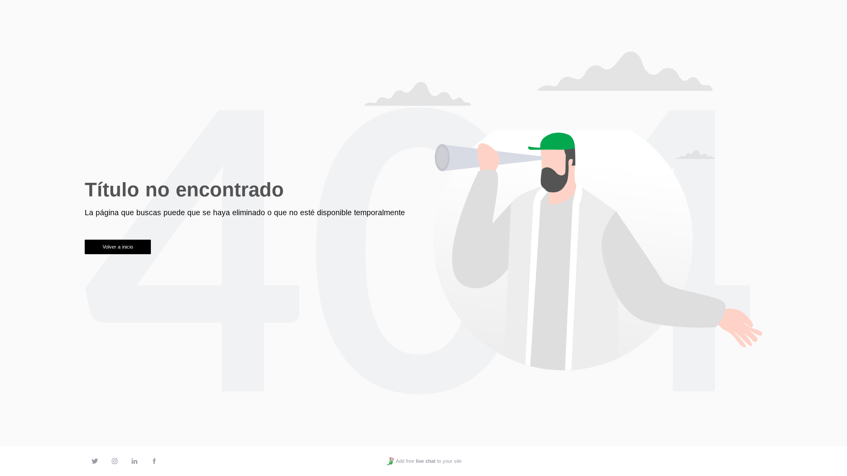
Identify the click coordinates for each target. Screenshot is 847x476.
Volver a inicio (118, 247)
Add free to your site (428, 461)
